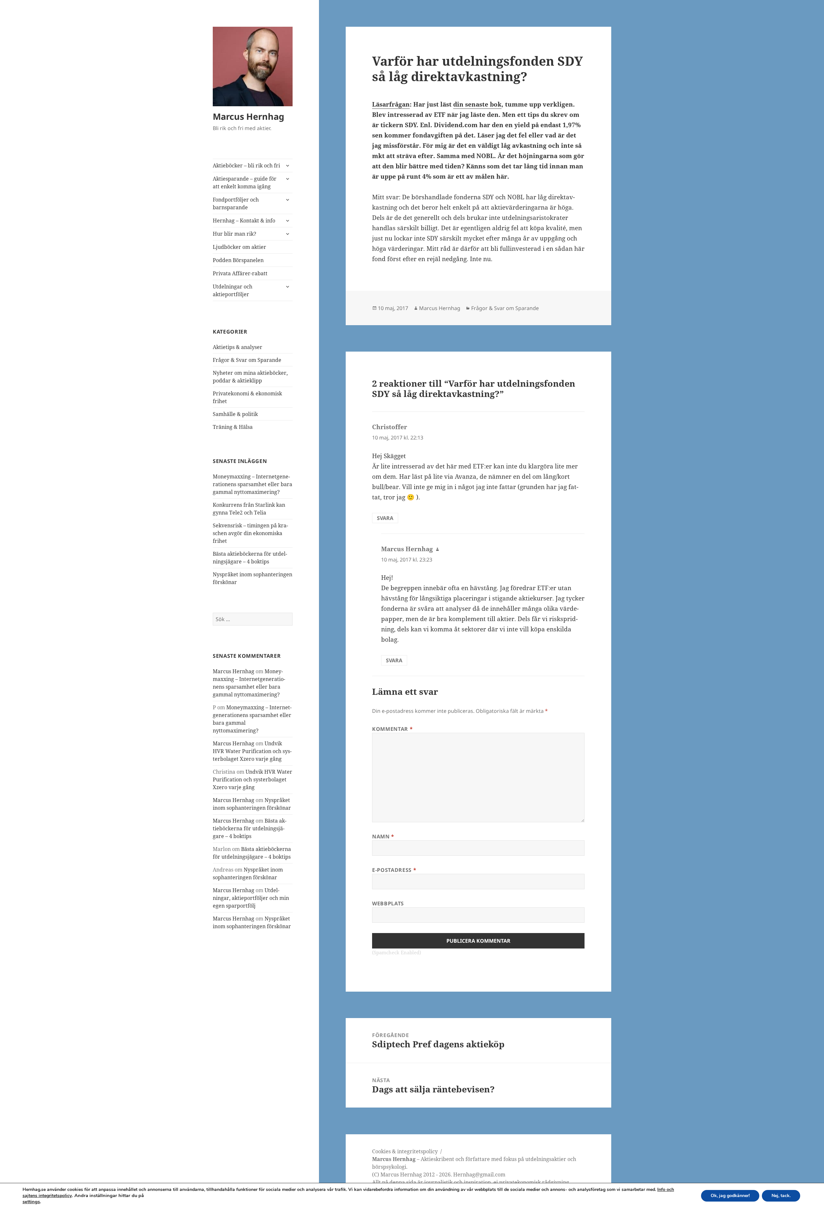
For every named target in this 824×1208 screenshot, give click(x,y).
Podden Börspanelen (238, 260)
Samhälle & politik (235, 414)
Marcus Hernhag (248, 116)
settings (31, 1201)
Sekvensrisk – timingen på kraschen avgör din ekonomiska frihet (250, 533)
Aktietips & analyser (237, 347)
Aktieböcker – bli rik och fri (246, 165)
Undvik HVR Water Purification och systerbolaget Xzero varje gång (252, 751)
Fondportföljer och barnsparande (236, 203)
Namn (383, 836)
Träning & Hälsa (233, 426)
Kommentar (392, 728)
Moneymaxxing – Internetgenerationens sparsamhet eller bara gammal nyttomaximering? (252, 484)
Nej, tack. (781, 1196)
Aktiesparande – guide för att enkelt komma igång (244, 182)
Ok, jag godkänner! (730, 1196)
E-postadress (394, 869)
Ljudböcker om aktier (239, 246)
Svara (385, 518)
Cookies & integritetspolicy (405, 1151)
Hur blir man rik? (234, 233)
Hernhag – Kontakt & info (244, 220)
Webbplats (388, 903)
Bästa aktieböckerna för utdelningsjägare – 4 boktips (249, 828)
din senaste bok (477, 104)
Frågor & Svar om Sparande (247, 359)
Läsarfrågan (391, 104)
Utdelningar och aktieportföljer (232, 290)
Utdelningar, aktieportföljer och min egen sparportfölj (251, 898)
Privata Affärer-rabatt (240, 273)
